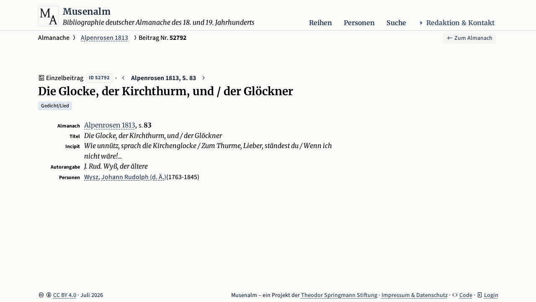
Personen (359, 23)
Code (465, 295)
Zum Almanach (472, 38)
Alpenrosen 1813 (104, 37)
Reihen (320, 23)
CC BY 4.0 (64, 295)
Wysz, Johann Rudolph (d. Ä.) (125, 177)
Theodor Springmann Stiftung (339, 295)
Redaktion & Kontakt (460, 23)
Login (491, 295)
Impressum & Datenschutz (414, 295)
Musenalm (87, 11)
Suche (396, 23)
